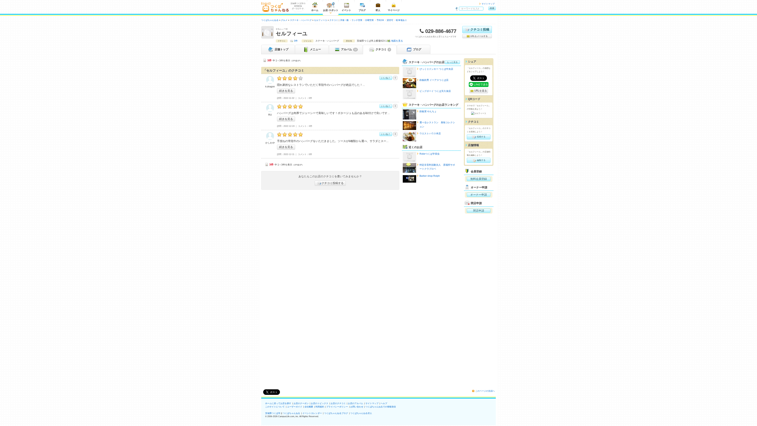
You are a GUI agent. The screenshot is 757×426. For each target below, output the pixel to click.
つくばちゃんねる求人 (361, 413)
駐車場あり (401, 20)
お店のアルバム (355, 403)
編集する (481, 160)
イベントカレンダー (312, 413)
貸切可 (390, 20)
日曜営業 (369, 20)
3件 (296, 40)
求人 (378, 10)
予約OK (380, 20)
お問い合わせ (356, 406)
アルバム (348, 49)
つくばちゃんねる (291, 413)
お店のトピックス (319, 403)
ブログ (362, 10)
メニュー (315, 49)
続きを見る (286, 90)
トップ (281, 49)
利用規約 (319, 406)
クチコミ (382, 49)
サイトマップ (488, 4)
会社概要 (308, 406)
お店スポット (330, 10)
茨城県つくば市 (272, 413)
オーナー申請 (478, 194)
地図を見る (397, 40)
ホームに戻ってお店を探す (278, 403)
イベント (346, 10)
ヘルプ (384, 403)
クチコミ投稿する (333, 183)
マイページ (394, 10)
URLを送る (480, 90)
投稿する (481, 136)
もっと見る (452, 62)
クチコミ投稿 (479, 29)
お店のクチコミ (338, 403)
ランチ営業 (356, 20)
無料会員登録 (478, 178)
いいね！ (386, 78)
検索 (492, 8)
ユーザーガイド (294, 406)
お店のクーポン (301, 403)
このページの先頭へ (485, 391)
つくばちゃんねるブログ (336, 413)
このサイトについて (275, 406)
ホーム (314, 10)
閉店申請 (478, 210)
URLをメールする (479, 36)
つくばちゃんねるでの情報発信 (380, 406)
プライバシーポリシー (337, 406)
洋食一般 (344, 20)
